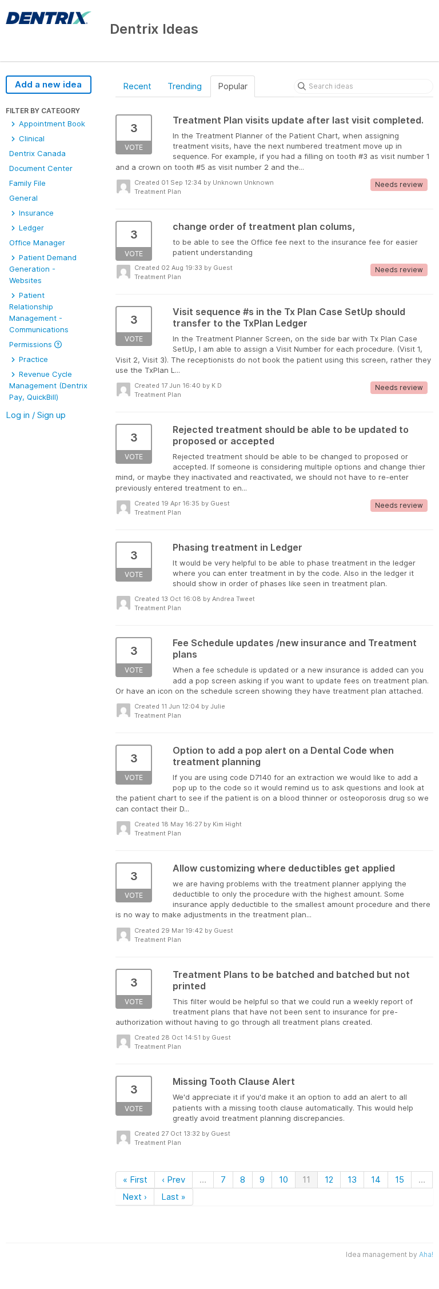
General (23, 197)
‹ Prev (173, 1179)
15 (399, 1179)
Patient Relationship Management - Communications (39, 312)
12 (329, 1179)
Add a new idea (48, 84)
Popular (233, 86)
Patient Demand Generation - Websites (43, 269)
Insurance (35, 212)
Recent (137, 86)
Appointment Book (51, 123)
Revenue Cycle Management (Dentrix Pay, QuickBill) (48, 385)
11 (306, 1179)
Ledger (30, 227)
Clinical (31, 138)
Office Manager (37, 242)
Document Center (41, 168)
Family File (27, 183)
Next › (134, 1196)
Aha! (426, 1254)
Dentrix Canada (37, 153)
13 (352, 1179)
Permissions (31, 344)
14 (376, 1179)
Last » (173, 1196)
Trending (184, 86)
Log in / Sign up (36, 414)
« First (135, 1179)
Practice (32, 359)
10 (283, 1179)
